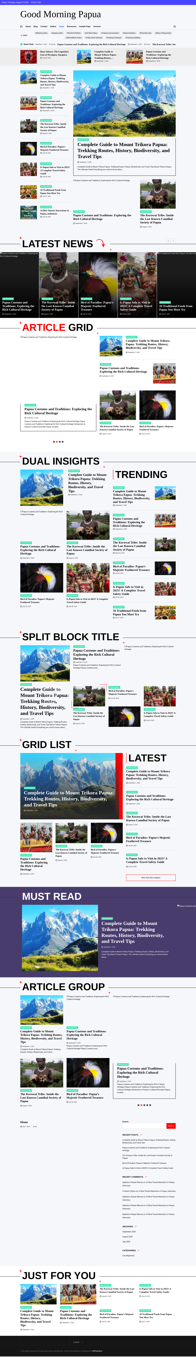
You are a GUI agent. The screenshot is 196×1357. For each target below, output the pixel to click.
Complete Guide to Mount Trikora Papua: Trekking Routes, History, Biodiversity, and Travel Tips (105, 58)
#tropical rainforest (129, 33)
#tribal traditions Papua (73, 38)
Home (61, 26)
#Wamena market (41, 33)
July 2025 (126, 1242)
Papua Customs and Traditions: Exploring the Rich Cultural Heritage (158, 54)
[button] (20, 56)
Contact (43, 26)
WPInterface (97, 1351)
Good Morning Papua (60, 14)
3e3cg (72, 44)
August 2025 (127, 1237)
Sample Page (85, 26)
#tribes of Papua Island (163, 33)
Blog (36, 26)
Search (125, 1122)
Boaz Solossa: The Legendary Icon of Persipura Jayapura (171, 306)
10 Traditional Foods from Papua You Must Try (129, 612)
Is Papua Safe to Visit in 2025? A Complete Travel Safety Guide (55, 170)
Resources (71, 26)
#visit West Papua (91, 33)
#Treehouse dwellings (133, 38)
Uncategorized (83, 139)
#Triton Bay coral (145, 33)
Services (97, 26)
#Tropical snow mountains (110, 33)
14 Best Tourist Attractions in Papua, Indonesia (157, 1191)
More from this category (151, 878)
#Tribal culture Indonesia (94, 38)
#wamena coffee (57, 33)
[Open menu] (21, 26)
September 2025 (129, 1232)
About (28, 26)
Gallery (53, 26)
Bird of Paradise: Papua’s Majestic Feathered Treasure (18, 306)
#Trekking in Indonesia (114, 38)
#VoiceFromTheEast (73, 33)
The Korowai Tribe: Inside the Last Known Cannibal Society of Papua (110, 44)
